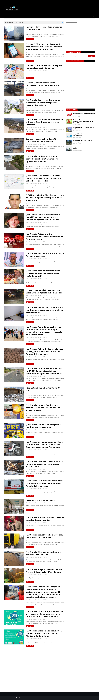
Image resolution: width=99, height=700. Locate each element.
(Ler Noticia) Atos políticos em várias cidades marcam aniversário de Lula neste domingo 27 (43, 273)
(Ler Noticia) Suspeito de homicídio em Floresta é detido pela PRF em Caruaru (44, 570)
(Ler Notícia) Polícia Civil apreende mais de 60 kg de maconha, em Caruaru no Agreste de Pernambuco (44, 351)
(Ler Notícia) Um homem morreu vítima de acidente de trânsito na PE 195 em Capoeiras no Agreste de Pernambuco (44, 444)
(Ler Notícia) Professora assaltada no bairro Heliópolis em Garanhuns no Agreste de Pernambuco (43, 159)
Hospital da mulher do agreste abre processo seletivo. (82, 134)
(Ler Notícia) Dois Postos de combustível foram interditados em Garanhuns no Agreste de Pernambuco (44, 483)
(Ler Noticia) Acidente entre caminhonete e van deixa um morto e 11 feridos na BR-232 (44, 236)
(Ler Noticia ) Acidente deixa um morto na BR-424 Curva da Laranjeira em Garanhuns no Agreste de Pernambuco (44, 371)
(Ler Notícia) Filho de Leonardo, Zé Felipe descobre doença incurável (45, 518)
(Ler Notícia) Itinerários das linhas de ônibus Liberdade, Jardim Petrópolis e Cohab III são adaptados (43, 178)
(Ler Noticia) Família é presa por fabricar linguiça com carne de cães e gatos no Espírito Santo (44, 464)
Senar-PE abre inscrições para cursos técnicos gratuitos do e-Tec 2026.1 (82, 141)
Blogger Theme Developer (29, 698)
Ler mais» (29, 39)
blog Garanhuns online (32, 32)
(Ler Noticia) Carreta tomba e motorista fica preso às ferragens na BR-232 (44, 536)
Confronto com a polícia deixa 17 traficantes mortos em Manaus (41, 140)
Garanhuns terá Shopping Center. (41, 500)
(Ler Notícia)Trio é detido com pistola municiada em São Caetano (43, 425)
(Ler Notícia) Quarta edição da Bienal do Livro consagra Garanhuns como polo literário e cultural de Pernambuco (44, 614)
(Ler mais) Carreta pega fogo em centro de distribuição (44, 28)
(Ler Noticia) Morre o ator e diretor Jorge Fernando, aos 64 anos (45, 254)
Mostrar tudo (60, 22)
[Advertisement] (34, 659)
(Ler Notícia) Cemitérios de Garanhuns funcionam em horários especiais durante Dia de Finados (43, 102)
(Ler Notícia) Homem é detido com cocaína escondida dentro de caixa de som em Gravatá (43, 408)
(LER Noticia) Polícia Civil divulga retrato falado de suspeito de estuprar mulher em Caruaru (45, 197)
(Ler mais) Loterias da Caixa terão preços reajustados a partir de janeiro (44, 66)
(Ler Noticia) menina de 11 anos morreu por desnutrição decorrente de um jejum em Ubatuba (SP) (44, 310)
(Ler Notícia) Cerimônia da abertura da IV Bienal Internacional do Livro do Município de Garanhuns (44, 633)
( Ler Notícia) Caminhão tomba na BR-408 (43, 389)
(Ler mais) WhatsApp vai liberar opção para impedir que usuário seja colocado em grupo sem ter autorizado (44, 47)
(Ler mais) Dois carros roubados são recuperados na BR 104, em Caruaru (42, 84)
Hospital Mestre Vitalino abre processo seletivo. (83, 147)
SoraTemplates (12, 698)
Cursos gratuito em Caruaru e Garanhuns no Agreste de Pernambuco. (84, 114)
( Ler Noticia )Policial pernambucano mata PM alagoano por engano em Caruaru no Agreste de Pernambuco (43, 217)
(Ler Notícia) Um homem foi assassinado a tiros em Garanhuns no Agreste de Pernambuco (44, 122)
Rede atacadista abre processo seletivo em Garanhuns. (83, 128)
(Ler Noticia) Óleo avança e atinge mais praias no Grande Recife (44, 553)
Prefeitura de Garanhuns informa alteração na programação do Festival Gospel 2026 (83, 121)
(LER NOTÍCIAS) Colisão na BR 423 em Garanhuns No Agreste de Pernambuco (44, 291)
